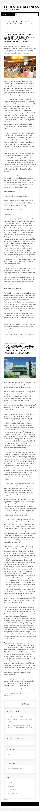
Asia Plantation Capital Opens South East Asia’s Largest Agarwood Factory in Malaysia (19, 349)
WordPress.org (12, 793)
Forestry (22, 32)
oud (26, 334)
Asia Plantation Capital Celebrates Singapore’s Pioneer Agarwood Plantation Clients (19, 38)
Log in (10, 782)
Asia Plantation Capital (16, 334)
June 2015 (11, 754)
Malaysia (7, 695)
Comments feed (12, 790)
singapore (31, 334)
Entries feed (11, 786)
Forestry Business (21, 6)
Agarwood (12, 693)
